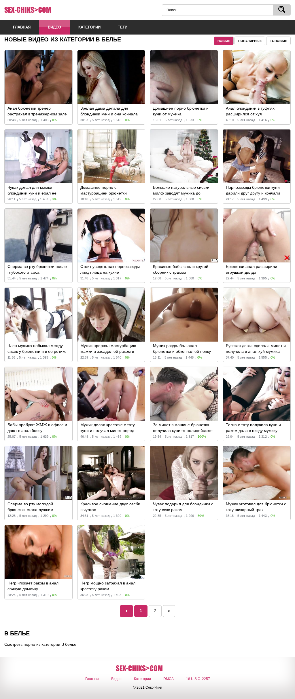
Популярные (250, 41)
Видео (116, 679)
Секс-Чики (36, 10)
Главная (92, 679)
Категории (142, 679)
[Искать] (282, 10)
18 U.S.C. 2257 (198, 679)
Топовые (278, 41)
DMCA (168, 679)
